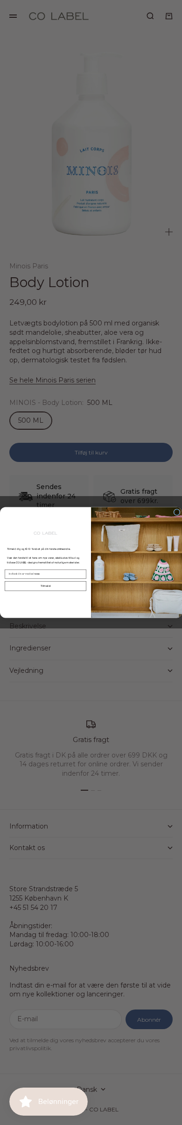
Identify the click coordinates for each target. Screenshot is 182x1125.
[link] (45, 533)
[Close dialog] (177, 512)
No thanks (45, 596)
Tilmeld (45, 586)
